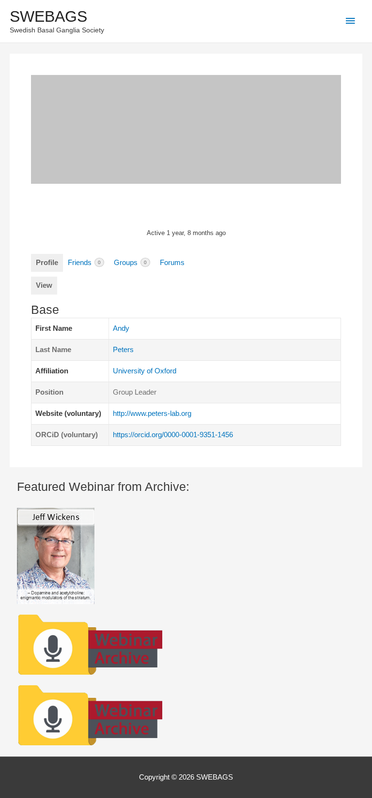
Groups (130, 262)
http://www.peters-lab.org (152, 413)
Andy (121, 328)
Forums (172, 262)
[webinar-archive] (89, 643)
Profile (47, 262)
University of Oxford (144, 371)
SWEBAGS (48, 16)
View (44, 285)
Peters (123, 350)
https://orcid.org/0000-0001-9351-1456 (173, 435)
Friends (84, 262)
